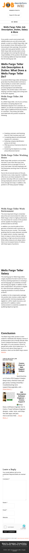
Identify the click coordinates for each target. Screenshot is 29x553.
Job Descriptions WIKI (14, 5)
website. (3, 352)
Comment (6, 479)
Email (5, 510)
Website (5, 517)
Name (5, 502)
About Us (5, 543)
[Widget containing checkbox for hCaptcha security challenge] (14, 527)
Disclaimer (12, 543)
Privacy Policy (21, 543)
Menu (16, 22)
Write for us (16, 545)
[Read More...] (7, 389)
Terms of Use (6, 545)
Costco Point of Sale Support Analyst (21, 367)
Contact (24, 545)
